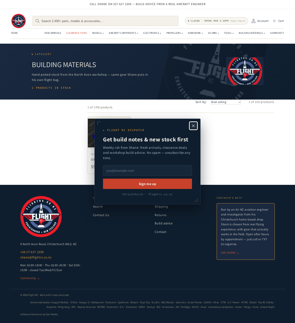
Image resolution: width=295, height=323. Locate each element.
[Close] (193, 125)
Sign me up (147, 184)
